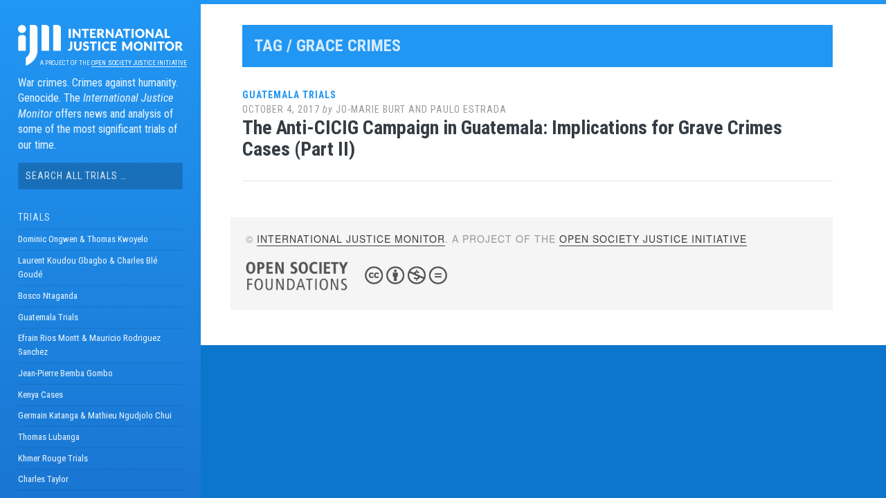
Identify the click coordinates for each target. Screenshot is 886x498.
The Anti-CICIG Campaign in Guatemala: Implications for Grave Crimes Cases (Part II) (512, 138)
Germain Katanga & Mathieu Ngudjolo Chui (95, 415)
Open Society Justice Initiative (138, 62)
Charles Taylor (43, 479)
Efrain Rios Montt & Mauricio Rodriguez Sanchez (89, 345)
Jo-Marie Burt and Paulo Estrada (421, 109)
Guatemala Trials (48, 317)
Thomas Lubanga (49, 437)
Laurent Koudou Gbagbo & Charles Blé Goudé (87, 267)
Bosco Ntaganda (48, 295)
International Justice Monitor (351, 239)
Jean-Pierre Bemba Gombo (65, 373)
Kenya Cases (40, 394)
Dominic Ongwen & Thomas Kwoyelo (83, 239)
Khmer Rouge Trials (53, 458)
